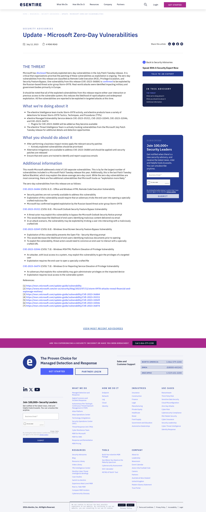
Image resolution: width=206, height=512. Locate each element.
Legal (134, 403)
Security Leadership (169, 423)
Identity (105, 406)
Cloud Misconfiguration (170, 403)
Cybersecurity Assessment (112, 465)
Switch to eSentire (79, 480)
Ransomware (166, 393)
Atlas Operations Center (81, 414)
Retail (134, 416)
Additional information (154, 102)
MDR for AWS (77, 437)
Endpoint (105, 393)
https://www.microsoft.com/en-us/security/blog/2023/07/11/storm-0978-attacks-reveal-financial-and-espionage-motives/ (77, 290)
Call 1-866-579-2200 (144, 343)
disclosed (41, 72)
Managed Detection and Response (81, 394)
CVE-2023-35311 (31, 209)
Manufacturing (137, 406)
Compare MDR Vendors (80, 490)
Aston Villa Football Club (141, 468)
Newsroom (136, 461)
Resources (34, 14)
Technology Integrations (81, 418)
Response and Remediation (82, 440)
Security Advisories (50, 14)
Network (105, 396)
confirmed (108, 81)
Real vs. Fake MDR (79, 487)
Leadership (136, 458)
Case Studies (77, 477)
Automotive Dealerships (141, 426)
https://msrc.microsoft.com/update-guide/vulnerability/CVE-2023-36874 (63, 305)
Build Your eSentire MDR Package (111, 455)
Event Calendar (137, 464)
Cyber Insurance (168, 419)
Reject (130, 505)
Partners (135, 474)
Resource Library (78, 461)
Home (25, 14)
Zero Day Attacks (168, 406)
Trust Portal (136, 488)
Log (103, 399)
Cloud (104, 403)
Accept (122, 505)
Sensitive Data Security (170, 399)
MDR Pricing (76, 443)
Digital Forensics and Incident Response (80, 399)
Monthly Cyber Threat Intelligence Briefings (80, 472)
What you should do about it (156, 99)
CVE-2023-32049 (31, 229)
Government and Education (142, 423)
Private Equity (137, 409)
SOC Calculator (107, 469)
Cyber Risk (166, 409)
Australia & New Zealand (141, 478)
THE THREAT (151, 93)
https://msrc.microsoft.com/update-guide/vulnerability (53, 285)
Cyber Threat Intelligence (171, 426)
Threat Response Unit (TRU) (82, 427)
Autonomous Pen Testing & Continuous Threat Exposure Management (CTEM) (82, 405)
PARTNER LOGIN (91, 371)
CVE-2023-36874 (31, 266)
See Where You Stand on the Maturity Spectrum (112, 461)
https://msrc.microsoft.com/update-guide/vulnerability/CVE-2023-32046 (63, 302)
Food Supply (136, 419)
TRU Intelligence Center (81, 468)
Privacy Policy (126, 508)
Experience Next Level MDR (82, 483)
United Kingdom (138, 481)
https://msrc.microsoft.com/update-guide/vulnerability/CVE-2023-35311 (63, 297)
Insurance (135, 393)
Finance (135, 399)
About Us (135, 454)
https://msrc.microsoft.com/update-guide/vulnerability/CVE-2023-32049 (63, 299)
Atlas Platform (77, 411)
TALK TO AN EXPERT (163, 74)
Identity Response (169, 429)
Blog (73, 458)
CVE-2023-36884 (31, 189)
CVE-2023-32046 (31, 249)
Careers (135, 471)
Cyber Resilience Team (80, 430)
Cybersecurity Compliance (171, 413)
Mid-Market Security (169, 416)
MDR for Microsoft (79, 433)
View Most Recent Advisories (103, 328)
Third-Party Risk (168, 396)
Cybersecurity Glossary (81, 493)
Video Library (77, 464)
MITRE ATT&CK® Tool (110, 472)
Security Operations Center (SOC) (82, 422)
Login (155, 4)
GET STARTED (57, 371)
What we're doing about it (155, 96)
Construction (137, 396)
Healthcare (136, 413)
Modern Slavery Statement (142, 484)
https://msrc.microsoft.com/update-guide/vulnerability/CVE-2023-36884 (63, 294)
